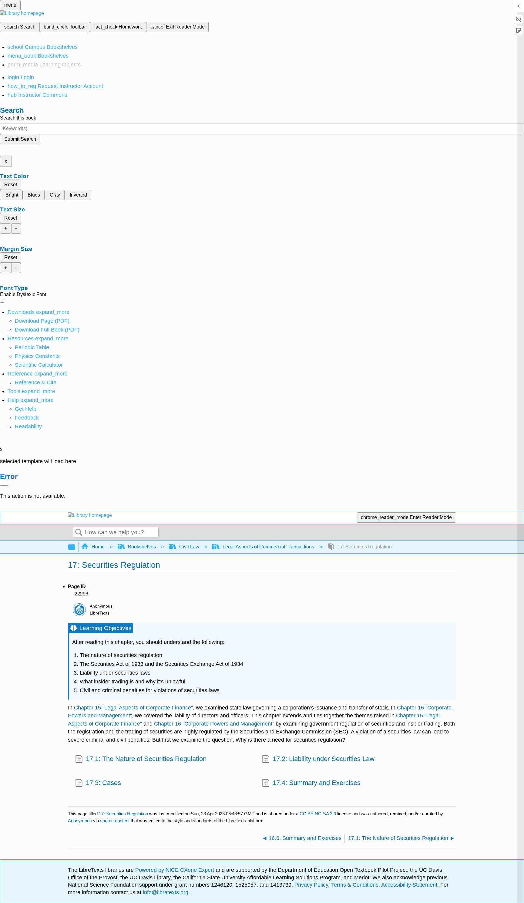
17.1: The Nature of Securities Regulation (146, 759)
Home (98, 546)
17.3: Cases (103, 783)
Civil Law (189, 546)
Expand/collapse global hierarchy (75, 547)
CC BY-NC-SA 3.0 (318, 813)
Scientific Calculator (39, 365)
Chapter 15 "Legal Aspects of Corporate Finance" (133, 708)
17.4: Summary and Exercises (317, 783)
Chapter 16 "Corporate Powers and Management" (214, 724)
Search (79, 532)
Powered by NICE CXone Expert (175, 870)
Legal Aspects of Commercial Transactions (268, 546)
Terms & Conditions (354, 885)
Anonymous (80, 820)
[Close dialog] (4, 485)
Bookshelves (142, 546)
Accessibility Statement (409, 885)
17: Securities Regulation (123, 813)
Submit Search (20, 139)
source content (114, 820)
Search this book (18, 117)
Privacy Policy (311, 885)
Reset (10, 184)
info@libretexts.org (164, 892)
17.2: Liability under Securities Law (324, 759)
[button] (27, 418)
